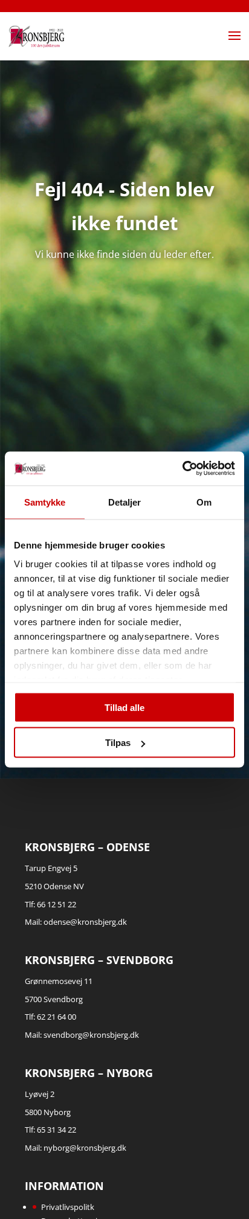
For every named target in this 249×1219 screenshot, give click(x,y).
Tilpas (118, 743)
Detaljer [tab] (124, 502)
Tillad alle (124, 707)
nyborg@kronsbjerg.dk (85, 1147)
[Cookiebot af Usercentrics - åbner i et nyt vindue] (182, 469)
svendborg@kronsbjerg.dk (91, 1034)
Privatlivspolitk (67, 1206)
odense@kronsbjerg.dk (85, 921)
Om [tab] (204, 502)
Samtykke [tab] (45, 502)
